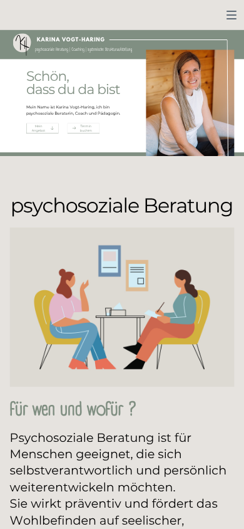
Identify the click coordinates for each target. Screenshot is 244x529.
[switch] (231, 15)
